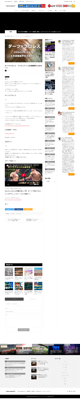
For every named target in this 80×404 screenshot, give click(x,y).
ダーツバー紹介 (62, 10)
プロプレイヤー (42, 10)
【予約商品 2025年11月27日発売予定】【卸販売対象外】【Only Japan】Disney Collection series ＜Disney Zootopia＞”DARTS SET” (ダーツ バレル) (68, 43)
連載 (65, 383)
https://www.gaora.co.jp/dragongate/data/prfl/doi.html (17, 125)
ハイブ (71, 63)
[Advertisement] (40, 21)
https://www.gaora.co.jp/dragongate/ (13, 199)
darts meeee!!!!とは (8, 1)
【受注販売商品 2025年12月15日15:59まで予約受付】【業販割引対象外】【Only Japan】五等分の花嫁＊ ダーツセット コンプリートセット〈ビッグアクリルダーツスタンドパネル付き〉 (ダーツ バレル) (68, 71)
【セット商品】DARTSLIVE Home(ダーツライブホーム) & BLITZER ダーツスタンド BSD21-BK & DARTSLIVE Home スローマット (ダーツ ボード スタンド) (68, 140)
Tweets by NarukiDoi (9, 133)
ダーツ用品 (50, 10)
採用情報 (28, 391)
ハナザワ (13, 213)
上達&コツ (65, 378)
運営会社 (15, 1)
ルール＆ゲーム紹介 (24, 10)
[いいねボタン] (6, 79)
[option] (8, 349)
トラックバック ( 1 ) (33, 299)
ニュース (16, 10)
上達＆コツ (34, 10)
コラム (65, 361)
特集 (56, 10)
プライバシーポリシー (30, 1)
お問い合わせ (21, 1)
